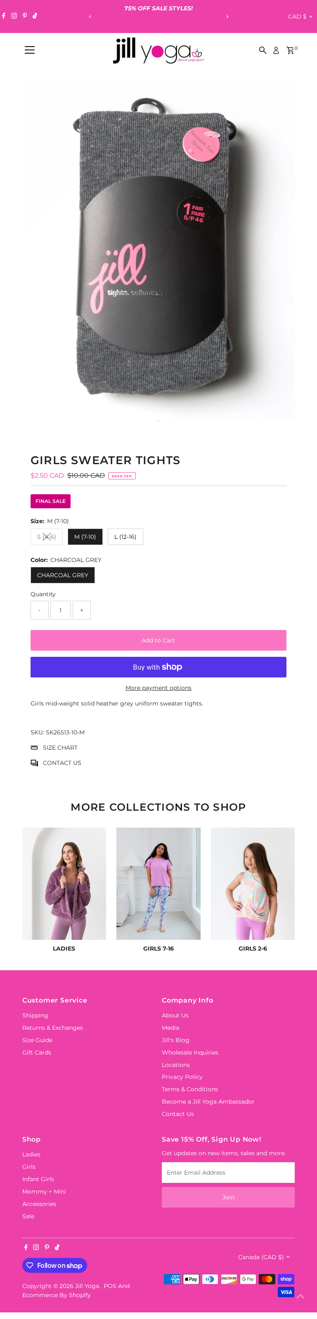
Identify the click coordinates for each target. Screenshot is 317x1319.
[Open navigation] (29, 50)
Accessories (39, 1204)
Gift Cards (36, 1052)
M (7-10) (85, 536)
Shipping (35, 1015)
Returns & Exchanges (52, 1027)
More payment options (158, 687)
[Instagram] (14, 16)
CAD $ (297, 16)
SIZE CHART (60, 747)
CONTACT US (62, 763)
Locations (176, 1065)
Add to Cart (158, 640)
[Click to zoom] (281, 95)
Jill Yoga (87, 1286)
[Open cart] (290, 50)
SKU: (37, 732)
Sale (28, 1216)
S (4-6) (50, 538)
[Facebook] (3, 16)
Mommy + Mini (44, 1191)
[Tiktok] (35, 16)
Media (170, 1027)
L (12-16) (125, 536)
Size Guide (37, 1040)
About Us (175, 1015)
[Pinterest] (25, 16)
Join (228, 1197)
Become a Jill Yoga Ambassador (208, 1101)
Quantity (43, 594)
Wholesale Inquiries (190, 1052)
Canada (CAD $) (261, 1257)
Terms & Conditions (190, 1089)
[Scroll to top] (300, 1296)
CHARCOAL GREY (62, 575)
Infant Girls (38, 1179)
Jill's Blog (175, 1040)
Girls (28, 1166)
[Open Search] (263, 50)
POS (110, 1286)
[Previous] (90, 16)
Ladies (31, 1154)
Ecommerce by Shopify (56, 1295)
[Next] (227, 16)
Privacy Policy (182, 1077)
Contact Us (178, 1114)
